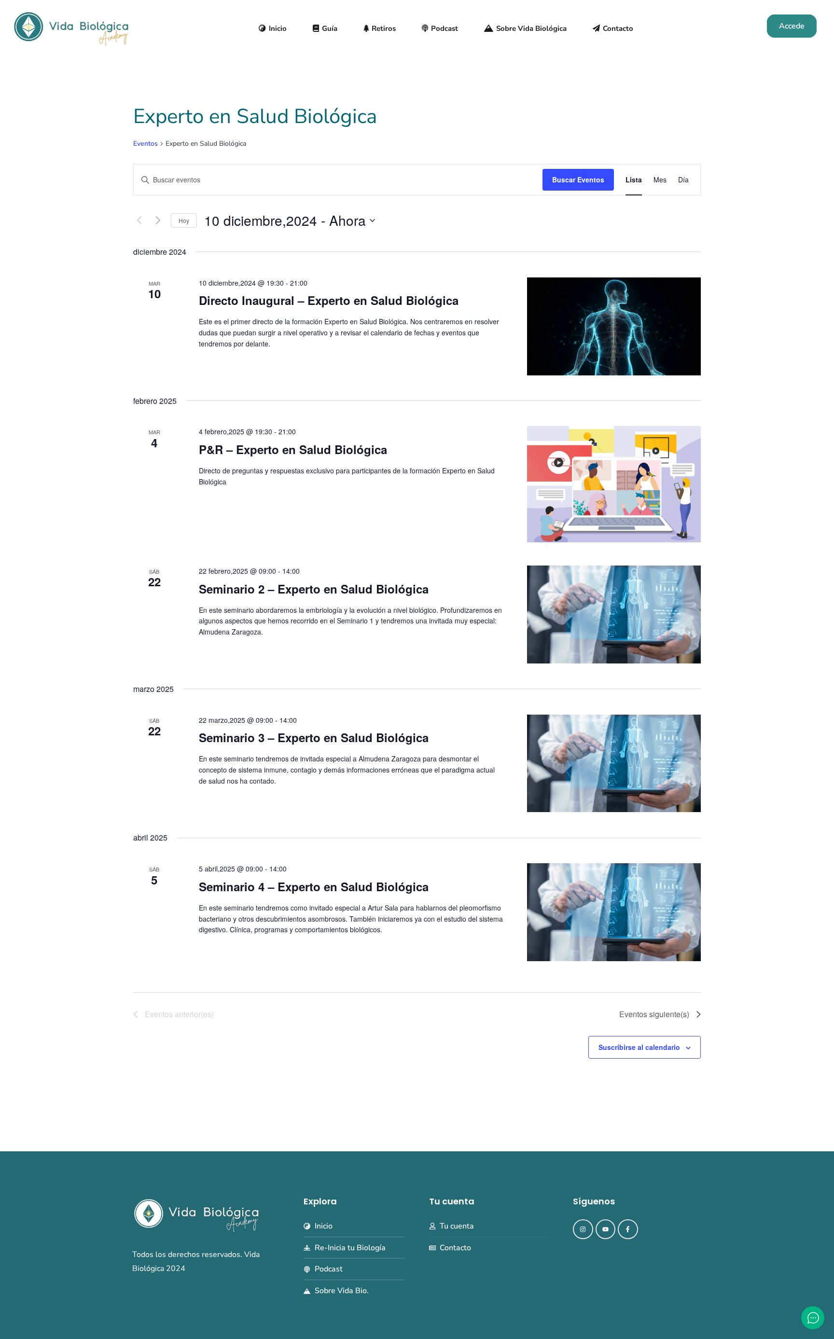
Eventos (145, 143)
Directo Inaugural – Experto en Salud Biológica (329, 300)
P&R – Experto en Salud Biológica (293, 449)
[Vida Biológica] (71, 27)
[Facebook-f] (628, 1229)
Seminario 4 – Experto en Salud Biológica (314, 886)
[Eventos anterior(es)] (139, 220)
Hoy (184, 220)
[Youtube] (606, 1229)
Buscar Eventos (578, 179)
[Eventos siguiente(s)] (158, 220)
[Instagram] (583, 1229)
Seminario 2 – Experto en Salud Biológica (314, 588)
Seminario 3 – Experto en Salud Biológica (314, 737)
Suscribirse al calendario (639, 1047)
